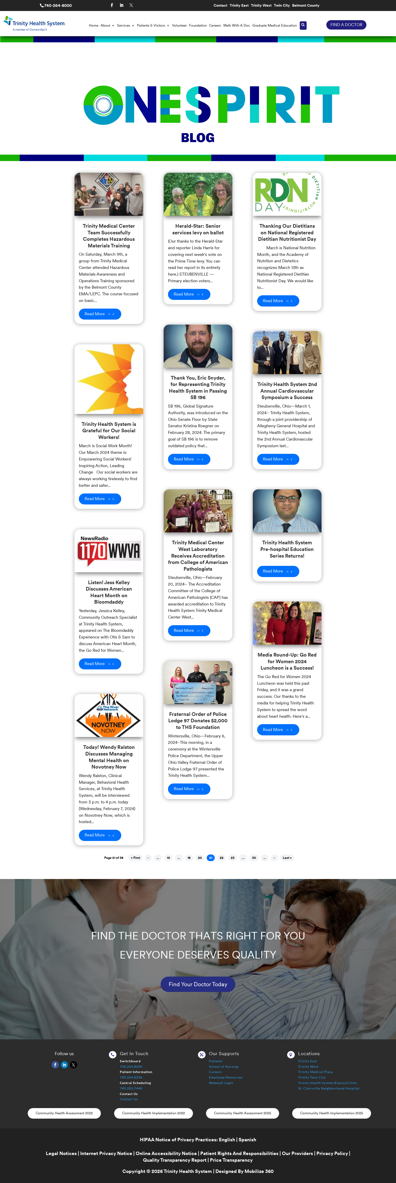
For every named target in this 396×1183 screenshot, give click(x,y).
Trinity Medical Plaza (315, 1072)
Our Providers (297, 1153)
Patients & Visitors (151, 25)
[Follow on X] (131, 5)
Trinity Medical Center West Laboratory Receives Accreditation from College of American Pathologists (198, 555)
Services (123, 25)
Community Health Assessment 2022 (64, 1113)
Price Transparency (231, 1160)
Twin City (282, 6)
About (105, 25)
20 (200, 858)
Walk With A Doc (236, 25)
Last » (287, 858)
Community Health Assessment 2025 (242, 1113)
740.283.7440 (131, 1088)
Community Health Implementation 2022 (153, 1113)
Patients (216, 1061)
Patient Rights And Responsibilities (239, 1153)
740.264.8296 (131, 1077)
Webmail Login (221, 1083)
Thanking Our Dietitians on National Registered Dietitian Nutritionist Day (287, 232)
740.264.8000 (131, 1066)
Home (93, 25)
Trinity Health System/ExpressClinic (327, 1083)
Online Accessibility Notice (166, 1153)
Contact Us (129, 1099)
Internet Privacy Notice (106, 1153)
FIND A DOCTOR (346, 24)
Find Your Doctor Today (198, 984)
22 (221, 858)
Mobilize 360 (259, 1171)
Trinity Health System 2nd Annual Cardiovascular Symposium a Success (287, 390)
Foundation (198, 25)
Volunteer (179, 25)
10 (168, 858)
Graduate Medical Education (274, 25)
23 (232, 858)
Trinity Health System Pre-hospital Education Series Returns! (287, 549)
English (227, 1139)
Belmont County (305, 6)
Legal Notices (61, 1153)
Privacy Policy (332, 1153)
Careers (215, 25)
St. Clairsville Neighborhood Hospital (329, 1088)
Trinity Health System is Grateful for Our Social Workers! (109, 430)
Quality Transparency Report (174, 1160)
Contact (220, 6)
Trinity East (239, 6)
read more (95, 313)
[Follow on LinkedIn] (121, 5)
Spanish (247, 1139)
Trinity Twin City (312, 1077)
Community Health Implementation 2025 (331, 1113)
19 (188, 858)
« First (135, 858)
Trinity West (261, 6)
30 (254, 858)
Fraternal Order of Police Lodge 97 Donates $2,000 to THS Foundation (198, 720)
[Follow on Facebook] (112, 5)
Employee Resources (225, 1077)
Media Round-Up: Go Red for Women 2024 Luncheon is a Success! (287, 661)
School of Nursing (223, 1066)
